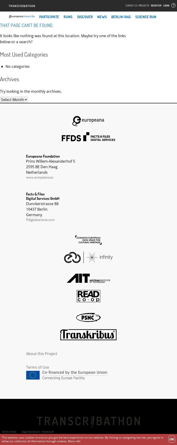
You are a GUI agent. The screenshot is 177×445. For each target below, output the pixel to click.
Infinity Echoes (88, 257)
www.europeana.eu (39, 177)
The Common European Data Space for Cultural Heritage (88, 240)
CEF (88, 375)
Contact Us (131, 5)
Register (156, 5)
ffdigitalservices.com (40, 219)
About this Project (41, 353)
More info (74, 441)
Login (166, 5)
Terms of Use (37, 367)
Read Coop (88, 296)
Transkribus (88, 335)
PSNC (88, 317)
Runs (68, 17)
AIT (88, 278)
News (102, 17)
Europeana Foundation (88, 121)
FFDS (88, 136)
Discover (85, 17)
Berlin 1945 (121, 17)
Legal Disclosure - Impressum (38, 431)
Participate (49, 17)
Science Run (145, 17)
